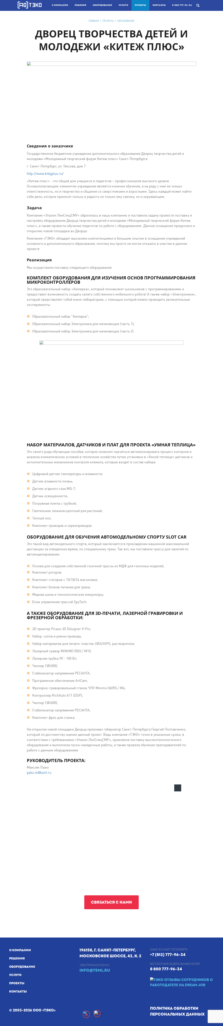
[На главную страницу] (30, 5)
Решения (80, 5)
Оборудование (102, 5)
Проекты (142, 5)
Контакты (159, 5)
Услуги (123, 5)
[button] (177, 787)
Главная (94, 21)
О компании (60, 5)
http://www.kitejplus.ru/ (45, 174)
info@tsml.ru (94, 970)
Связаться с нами (111, 902)
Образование (125, 21)
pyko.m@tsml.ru (39, 773)
